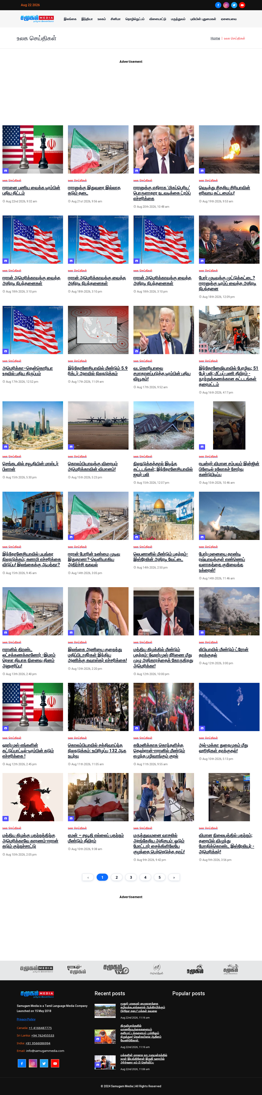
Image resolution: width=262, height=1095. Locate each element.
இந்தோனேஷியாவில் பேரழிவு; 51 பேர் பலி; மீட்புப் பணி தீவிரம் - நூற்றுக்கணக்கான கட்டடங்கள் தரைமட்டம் (229, 376)
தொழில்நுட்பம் (135, 19)
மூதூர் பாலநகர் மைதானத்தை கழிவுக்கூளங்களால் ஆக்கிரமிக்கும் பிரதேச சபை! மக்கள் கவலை (143, 1007)
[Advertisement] (125, 96)
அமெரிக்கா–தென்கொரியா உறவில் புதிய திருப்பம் (27, 371)
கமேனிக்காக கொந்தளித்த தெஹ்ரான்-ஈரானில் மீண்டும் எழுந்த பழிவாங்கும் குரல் (159, 750)
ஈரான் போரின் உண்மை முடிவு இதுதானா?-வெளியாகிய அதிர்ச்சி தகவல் (94, 559)
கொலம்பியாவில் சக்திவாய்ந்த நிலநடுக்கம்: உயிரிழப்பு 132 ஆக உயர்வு (97, 750)
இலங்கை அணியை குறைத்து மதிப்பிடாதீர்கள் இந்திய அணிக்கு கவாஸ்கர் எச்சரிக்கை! (97, 655)
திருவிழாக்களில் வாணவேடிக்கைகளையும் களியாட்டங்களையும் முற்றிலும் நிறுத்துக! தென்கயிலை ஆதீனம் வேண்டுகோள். (141, 1033)
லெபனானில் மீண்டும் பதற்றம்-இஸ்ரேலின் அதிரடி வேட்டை (160, 556)
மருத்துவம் (178, 19)
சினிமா (116, 19)
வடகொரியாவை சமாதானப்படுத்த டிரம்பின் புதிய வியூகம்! (162, 373)
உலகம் (102, 19)
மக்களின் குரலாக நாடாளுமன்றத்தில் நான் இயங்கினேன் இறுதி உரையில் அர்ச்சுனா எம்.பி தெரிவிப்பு (144, 1058)
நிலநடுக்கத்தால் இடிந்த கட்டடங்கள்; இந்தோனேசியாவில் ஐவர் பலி (163, 469)
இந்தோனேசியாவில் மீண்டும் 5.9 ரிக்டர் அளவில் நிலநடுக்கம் (98, 371)
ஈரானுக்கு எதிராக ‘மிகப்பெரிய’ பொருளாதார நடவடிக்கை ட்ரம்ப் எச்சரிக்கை (162, 193)
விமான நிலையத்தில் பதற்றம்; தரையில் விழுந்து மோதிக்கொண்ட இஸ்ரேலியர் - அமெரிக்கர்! (226, 843)
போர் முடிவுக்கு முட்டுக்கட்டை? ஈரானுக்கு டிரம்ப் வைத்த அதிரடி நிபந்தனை (227, 283)
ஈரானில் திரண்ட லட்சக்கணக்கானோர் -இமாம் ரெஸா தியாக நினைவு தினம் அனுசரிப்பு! (28, 657)
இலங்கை (70, 19)
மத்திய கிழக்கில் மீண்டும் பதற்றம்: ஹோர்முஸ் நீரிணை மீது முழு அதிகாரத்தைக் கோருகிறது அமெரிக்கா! (163, 657)
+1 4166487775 (40, 1028)
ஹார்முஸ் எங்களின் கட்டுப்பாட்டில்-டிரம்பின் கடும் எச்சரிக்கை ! (28, 750)
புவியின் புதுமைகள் (203, 19)
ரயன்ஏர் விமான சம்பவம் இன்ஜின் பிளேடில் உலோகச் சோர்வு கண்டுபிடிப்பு (229, 469)
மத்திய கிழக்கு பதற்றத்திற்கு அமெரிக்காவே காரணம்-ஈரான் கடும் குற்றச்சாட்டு (30, 841)
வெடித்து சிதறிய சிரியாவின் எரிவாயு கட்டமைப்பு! (224, 190)
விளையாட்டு (157, 19)
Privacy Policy (26, 1019)
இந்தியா (87, 19)
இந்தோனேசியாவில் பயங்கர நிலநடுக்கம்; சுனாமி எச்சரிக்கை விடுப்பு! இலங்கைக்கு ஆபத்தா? (31, 559)
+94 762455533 (42, 1035)
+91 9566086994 (38, 1043)
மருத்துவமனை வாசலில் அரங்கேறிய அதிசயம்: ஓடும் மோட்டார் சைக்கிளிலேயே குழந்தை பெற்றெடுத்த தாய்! (159, 843)
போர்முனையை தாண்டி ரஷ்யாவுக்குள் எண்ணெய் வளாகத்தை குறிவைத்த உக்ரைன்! (222, 562)
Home (215, 38)
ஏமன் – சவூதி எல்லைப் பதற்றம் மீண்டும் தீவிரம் (96, 838)
